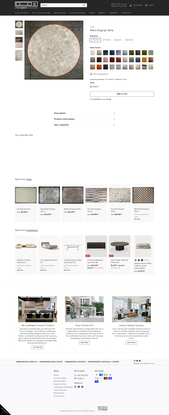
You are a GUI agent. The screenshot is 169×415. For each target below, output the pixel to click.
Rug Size (94, 36)
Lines (92, 13)
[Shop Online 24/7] (84, 309)
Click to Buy (21, 13)
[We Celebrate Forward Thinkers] (37, 309)
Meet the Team (60, 381)
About (102, 13)
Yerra (28, 179)
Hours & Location (60, 378)
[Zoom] (53, 50)
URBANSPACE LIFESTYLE (26, 362)
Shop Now (85, 343)
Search (56, 375)
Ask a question (61, 125)
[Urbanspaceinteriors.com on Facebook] (79, 387)
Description (60, 113)
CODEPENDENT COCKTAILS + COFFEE (103, 362)
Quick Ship (59, 13)
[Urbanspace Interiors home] (103, 409)
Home (92, 27)
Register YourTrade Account (119, 5)
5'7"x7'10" (95, 40)
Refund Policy (59, 393)
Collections (32, 230)
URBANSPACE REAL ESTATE (51, 362)
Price (92, 83)
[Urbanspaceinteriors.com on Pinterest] (82, 387)
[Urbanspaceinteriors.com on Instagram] (75, 387)
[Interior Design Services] (131, 309)
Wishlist (126, 13)
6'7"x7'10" (107, 40)
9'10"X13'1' (129, 40)
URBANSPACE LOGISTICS (75, 362)
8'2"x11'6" (117, 40)
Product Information (64, 119)
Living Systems (77, 13)
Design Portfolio (60, 384)
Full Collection (41, 13)
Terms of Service (60, 390)
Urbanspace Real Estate (63, 387)
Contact (113, 13)
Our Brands (38, 347)
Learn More (132, 343)
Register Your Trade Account (143, 363)
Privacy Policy (59, 396)
